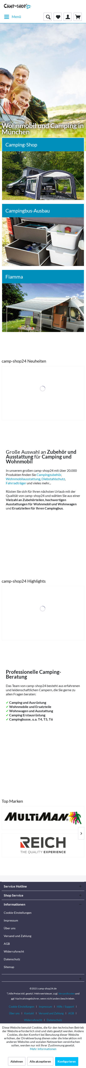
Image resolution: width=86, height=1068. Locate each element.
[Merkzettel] (57, 17)
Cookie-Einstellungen (18, 912)
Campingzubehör (49, 475)
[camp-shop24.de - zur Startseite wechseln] (18, 6)
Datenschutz (12, 959)
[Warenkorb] (77, 17)
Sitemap (9, 967)
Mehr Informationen (43, 1049)
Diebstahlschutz (53, 479)
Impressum (11, 920)
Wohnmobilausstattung (23, 479)
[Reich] (43, 845)
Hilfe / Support (65, 1006)
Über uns (9, 928)
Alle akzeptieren (40, 1061)
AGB (7, 943)
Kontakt (29, 1013)
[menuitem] (12, 17)
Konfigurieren (67, 1061)
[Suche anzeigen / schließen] (47, 17)
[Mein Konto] (67, 17)
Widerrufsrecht (14, 951)
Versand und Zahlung (17, 936)
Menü (16, 16)
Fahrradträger (16, 483)
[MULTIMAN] (43, 818)
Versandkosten (66, 993)
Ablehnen (16, 1061)
